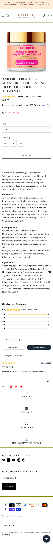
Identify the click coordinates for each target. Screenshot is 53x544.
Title (4, 124)
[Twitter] (3, 460)
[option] (26, 50)
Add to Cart (26, 155)
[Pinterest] (23, 460)
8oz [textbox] (6, 129)
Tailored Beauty (12, 112)
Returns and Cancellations (12, 516)
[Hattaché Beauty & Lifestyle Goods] (26, 15)
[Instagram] (18, 460)
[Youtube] (13, 460)
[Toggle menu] (3, 16)
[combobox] (26, 129)
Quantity (6, 137)
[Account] (44, 16)
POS (36, 532)
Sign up (9, 486)
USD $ (7, 525)
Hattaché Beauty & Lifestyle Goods (21, 532)
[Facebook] (8, 460)
